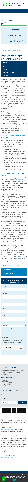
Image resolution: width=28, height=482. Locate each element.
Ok (14, 479)
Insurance (5, 323)
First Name (5, 286)
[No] (26, 477)
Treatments (6, 75)
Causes (5, 69)
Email (4, 308)
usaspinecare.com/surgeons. (8, 457)
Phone (4, 315)
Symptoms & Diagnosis (9, 72)
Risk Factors (7, 269)
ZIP (3, 301)
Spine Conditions (8, 50)
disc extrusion (17, 179)
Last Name (5, 293)
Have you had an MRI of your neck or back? (12, 328)
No (4, 335)
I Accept (5, 337)
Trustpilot (4, 395)
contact (11, 225)
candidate (18, 258)
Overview (5, 62)
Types (4, 66)
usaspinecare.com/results (7, 429)
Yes (5, 332)
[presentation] (13, 347)
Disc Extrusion (16, 50)
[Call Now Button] (3, 479)
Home (2, 50)
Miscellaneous (8, 273)
